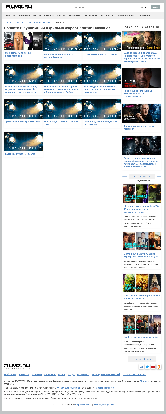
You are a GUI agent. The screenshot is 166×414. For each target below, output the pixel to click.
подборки (83, 374)
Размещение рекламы (104, 405)
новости (11, 16)
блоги (61, 374)
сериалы (50, 374)
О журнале (144, 16)
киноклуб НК (91, 16)
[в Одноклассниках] (159, 366)
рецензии (24, 16)
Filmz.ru (143, 381)
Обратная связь (83, 405)
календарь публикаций (106, 374)
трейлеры (74, 16)
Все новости (142, 176)
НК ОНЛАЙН (107, 16)
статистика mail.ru (134, 374)
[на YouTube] (153, 366)
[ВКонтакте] (141, 366)
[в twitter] (147, 366)
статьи (61, 16)
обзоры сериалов (43, 16)
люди (71, 374)
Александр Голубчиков (69, 388)
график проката (125, 16)
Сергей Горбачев (105, 388)
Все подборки (142, 359)
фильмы (37, 374)
